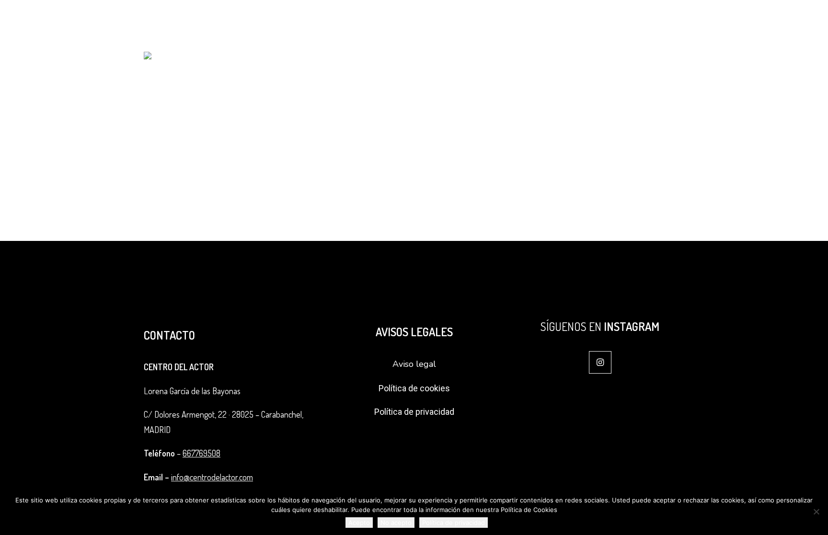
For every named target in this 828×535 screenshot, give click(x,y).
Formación (435, 22)
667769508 (201, 453)
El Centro (373, 22)
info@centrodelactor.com (739, 22)
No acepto (396, 522)
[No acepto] (816, 511)
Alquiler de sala (643, 22)
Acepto (359, 522)
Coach (586, 22)
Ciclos (490, 22)
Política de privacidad (414, 412)
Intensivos (538, 22)
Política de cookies (414, 388)
